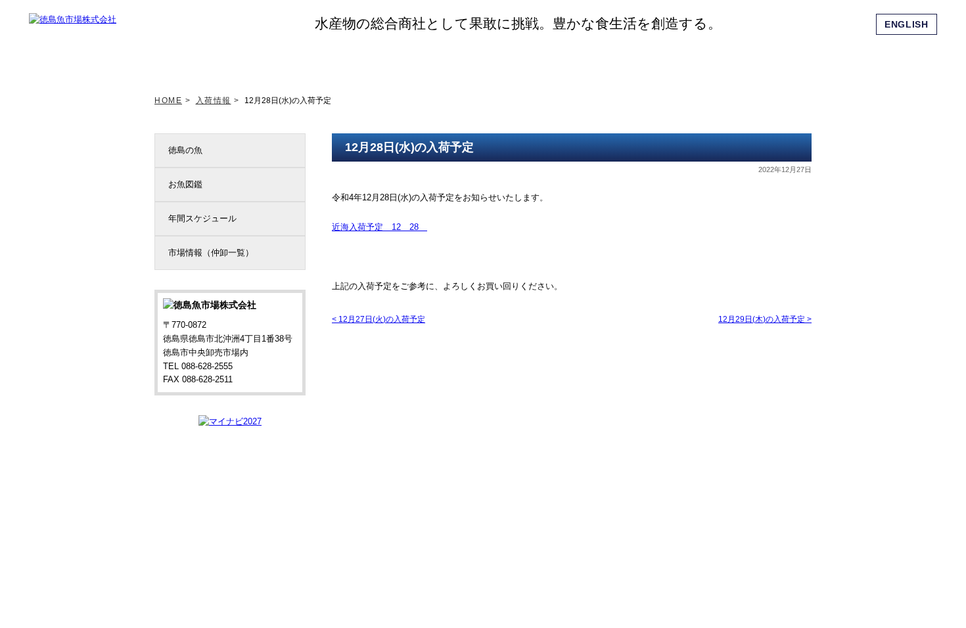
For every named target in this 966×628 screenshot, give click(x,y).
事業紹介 (566, 58)
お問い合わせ (784, 58)
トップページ (200, 58)
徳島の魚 (185, 150)
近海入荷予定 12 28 (379, 227)
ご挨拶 (346, 58)
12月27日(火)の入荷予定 (378, 319)
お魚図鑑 (185, 184)
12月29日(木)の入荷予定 (765, 319)
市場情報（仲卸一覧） (211, 253)
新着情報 (273, 58)
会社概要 (639, 58)
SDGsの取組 (419, 58)
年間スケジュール (202, 218)
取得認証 (492, 58)
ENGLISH (907, 24)
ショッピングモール (711, 58)
